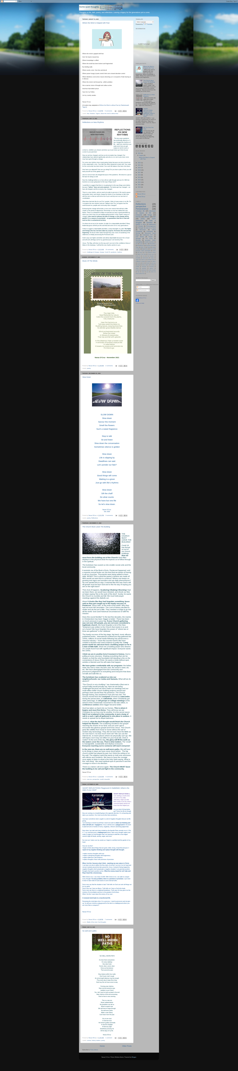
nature (137, 268)
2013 (139, 179)
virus (147, 271)
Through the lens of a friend (147, 228)
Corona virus (151, 254)
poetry (89, 368)
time (138, 271)
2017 (139, 172)
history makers (96, 1040)
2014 (139, 177)
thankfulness (140, 245)
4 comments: (110, 776)
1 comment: (109, 1038)
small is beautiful (105, 779)
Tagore (98, 113)
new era (89, 779)
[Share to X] (122, 111)
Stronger (138, 238)
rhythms (119, 252)
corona (89, 1040)
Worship (138, 240)
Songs (150, 215)
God (144, 256)
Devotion (149, 222)
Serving (138, 233)
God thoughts (102, 922)
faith (154, 217)
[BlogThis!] (120, 111)
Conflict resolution (149, 242)
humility (152, 264)
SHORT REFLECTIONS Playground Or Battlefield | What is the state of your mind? (149, 112)
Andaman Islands (152, 252)
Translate (149, 24)
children (154, 261)
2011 (139, 184)
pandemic (113, 252)
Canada (140, 226)
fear (88, 113)
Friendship (150, 231)
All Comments (142, 290)
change (102, 252)
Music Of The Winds (89, 261)
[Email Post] (115, 111)
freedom (92, 113)
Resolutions (153, 243)
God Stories (140, 236)
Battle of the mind (92, 922)
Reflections (94, 518)
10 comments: (110, 249)
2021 (139, 165)
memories (144, 266)
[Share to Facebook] (124, 111)
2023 (139, 153)
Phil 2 (145, 243)
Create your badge (140, 303)
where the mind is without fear (109, 113)
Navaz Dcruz (141, 196)
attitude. (146, 217)
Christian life (140, 211)
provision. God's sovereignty (143, 250)
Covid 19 (107, 252)
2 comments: (109, 365)
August (141, 155)
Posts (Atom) (94, 1049)
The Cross (149, 238)
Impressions (145, 257)
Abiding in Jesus (141, 224)
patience (151, 268)
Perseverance (142, 209)
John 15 (143, 247)
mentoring (151, 266)
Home (102, 1046)
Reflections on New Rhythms (93, 122)
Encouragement (151, 226)
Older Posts (127, 1046)
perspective (96, 779)
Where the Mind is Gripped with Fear (96, 23)
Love (141, 243)
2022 (139, 162)
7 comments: (109, 919)
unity (143, 271)
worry (154, 250)
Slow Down (86, 377)
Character (139, 215)
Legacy (152, 257)
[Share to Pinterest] (126, 111)
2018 (139, 170)
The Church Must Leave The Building (96, 527)
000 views (140, 252)
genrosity (154, 263)
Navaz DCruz (141, 194)
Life (137, 243)
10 (145, 252)
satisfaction (143, 270)
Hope (137, 247)
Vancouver (143, 229)
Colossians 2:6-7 (148, 235)
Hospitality (138, 257)
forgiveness (145, 249)
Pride (148, 247)
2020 (139, 167)
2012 (139, 182)
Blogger (134, 1057)
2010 (139, 187)
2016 (139, 175)
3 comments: (110, 515)
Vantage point (151, 259)
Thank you (143, 259)
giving (138, 264)
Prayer (151, 236)
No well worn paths (89, 931)
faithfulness (152, 224)
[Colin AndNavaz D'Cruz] (137, 301)
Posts (140, 287)
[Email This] (119, 111)
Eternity (138, 217)
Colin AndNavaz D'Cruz (141, 297)
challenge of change (93, 252)
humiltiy (137, 266)
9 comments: (109, 111)
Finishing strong (150, 245)
